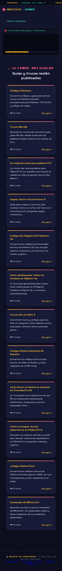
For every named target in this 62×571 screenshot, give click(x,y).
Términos (50, 561)
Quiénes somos (12, 561)
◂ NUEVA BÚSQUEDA (15, 21)
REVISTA (21, 10)
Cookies (39, 561)
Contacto (31, 564)
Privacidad (27, 561)
